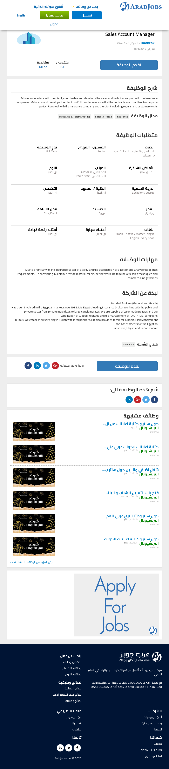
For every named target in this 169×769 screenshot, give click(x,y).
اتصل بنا (77, 723)
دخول (54, 24)
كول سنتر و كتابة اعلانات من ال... (131, 423)
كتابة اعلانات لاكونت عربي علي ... (131, 446)
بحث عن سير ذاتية (152, 723)
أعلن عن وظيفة (153, 717)
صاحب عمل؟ (54, 15)
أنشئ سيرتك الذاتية (48, 7)
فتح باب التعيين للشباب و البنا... (132, 492)
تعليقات (76, 729)
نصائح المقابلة (73, 688)
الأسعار (158, 729)
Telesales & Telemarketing (74, 116)
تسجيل (87, 15)
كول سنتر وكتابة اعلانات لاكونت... (130, 539)
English (21, 15)
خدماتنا (158, 743)
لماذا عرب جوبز (153, 756)
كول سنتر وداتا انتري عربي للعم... (131, 516)
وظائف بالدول (73, 674)
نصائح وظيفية (73, 700)
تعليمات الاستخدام (151, 750)
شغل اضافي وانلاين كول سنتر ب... (130, 469)
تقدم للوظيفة (129, 65)
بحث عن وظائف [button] (86, 7)
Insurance (122, 116)
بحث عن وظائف (72, 662)
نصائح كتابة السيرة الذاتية (67, 694)
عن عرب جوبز (74, 717)
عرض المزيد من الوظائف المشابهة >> (32, 562)
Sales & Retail (103, 116)
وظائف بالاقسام (71, 668)
